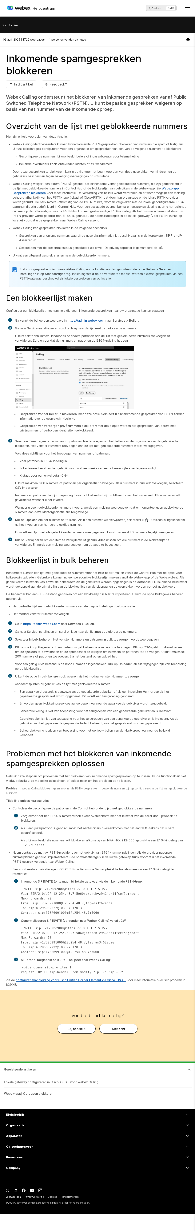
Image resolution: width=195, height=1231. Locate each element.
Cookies (52, 1196)
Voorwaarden (13, 1196)
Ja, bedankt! (77, 1029)
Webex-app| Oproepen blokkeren (28, 1093)
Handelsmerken (70, 1196)
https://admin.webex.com (86, 320)
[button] (21, 84)
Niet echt (118, 1029)
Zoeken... (157, 8)
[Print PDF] (188, 39)
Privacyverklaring (34, 1196)
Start (5, 25)
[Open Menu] (187, 8)
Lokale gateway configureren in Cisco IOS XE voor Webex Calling (51, 1082)
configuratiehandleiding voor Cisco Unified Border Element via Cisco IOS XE (71, 980)
